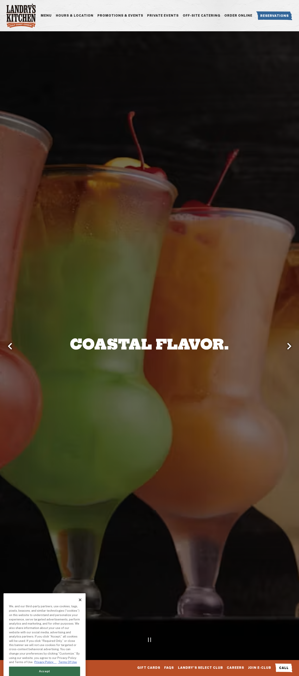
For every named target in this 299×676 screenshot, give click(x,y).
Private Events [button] (163, 15)
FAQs (169, 667)
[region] (45, 614)
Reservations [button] (274, 16)
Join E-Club (259, 667)
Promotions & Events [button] (120, 15)
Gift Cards (148, 667)
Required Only (44, 647)
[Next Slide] (289, 346)
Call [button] (284, 668)
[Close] (80, 563)
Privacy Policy (45, 626)
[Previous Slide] (10, 346)
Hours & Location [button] (74, 15)
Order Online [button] (238, 15)
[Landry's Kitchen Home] (21, 16)
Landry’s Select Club (200, 667)
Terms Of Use (67, 626)
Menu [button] (46, 15)
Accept (44, 635)
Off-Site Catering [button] (201, 15)
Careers (235, 667)
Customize (45, 658)
